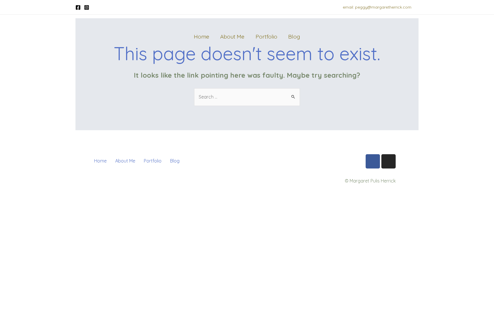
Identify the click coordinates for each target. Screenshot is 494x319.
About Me (232, 36)
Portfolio (266, 36)
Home (201, 36)
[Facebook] (78, 7)
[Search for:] (247, 97)
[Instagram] (86, 7)
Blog (294, 36)
